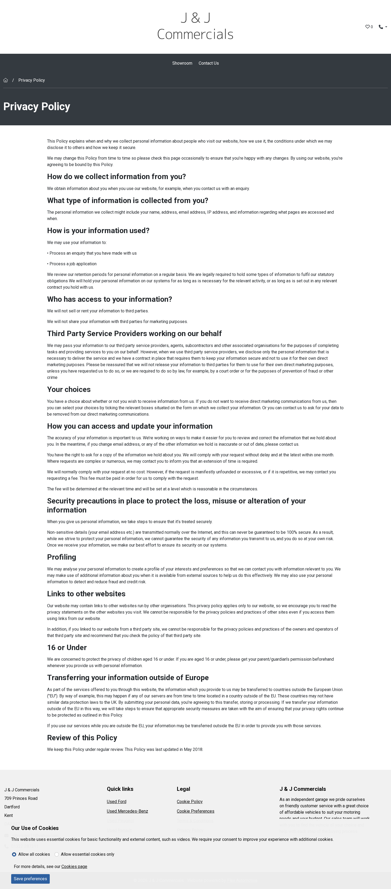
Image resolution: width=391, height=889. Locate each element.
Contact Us (209, 63)
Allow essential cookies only (87, 854)
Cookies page (74, 866)
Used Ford (116, 801)
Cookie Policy (190, 801)
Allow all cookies (34, 854)
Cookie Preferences (195, 811)
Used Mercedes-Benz (127, 811)
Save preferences (30, 878)
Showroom (182, 63)
